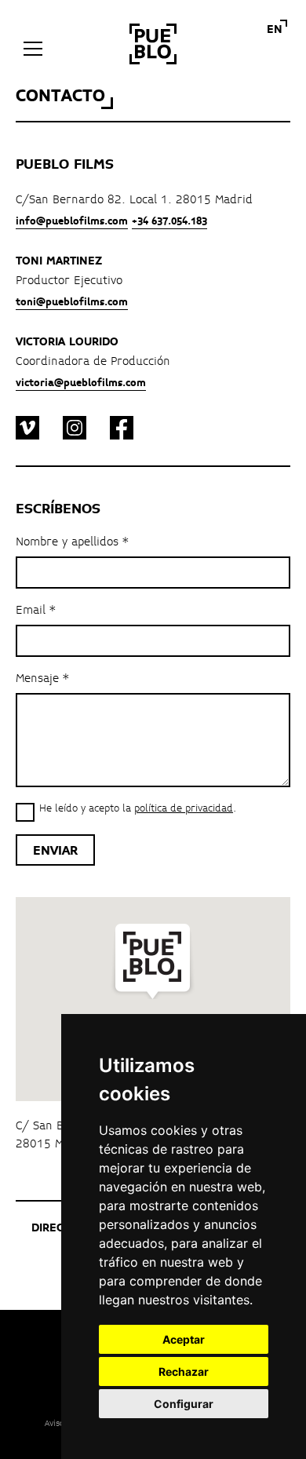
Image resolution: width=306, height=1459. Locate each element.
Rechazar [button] (183, 1371)
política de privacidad (183, 808)
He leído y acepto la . (137, 809)
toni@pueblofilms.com (72, 302)
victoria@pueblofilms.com (81, 383)
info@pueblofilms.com (72, 221)
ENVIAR (55, 850)
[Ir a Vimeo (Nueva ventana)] (27, 431)
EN (274, 30)
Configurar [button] (183, 1403)
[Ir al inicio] (153, 44)
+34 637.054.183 (169, 221)
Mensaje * (42, 679)
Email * (36, 610)
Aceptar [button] (183, 1339)
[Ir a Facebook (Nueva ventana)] (121, 431)
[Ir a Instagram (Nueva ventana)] (74, 431)
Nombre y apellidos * (72, 542)
